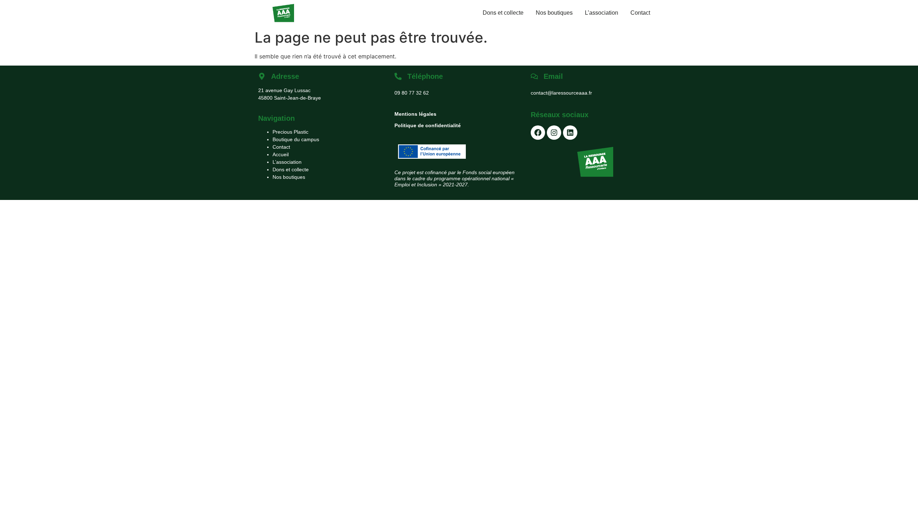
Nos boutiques (554, 13)
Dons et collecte (503, 13)
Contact (640, 13)
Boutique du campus (296, 139)
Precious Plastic (290, 132)
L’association (601, 13)
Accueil (281, 154)
